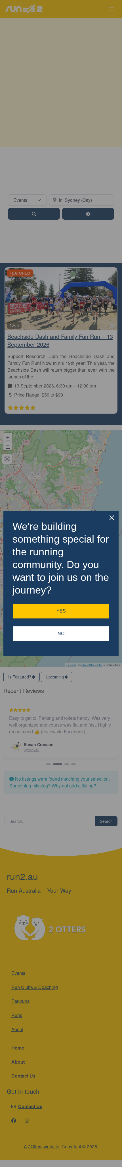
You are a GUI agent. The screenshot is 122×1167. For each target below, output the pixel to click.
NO (61, 633)
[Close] (112, 517)
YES (61, 611)
